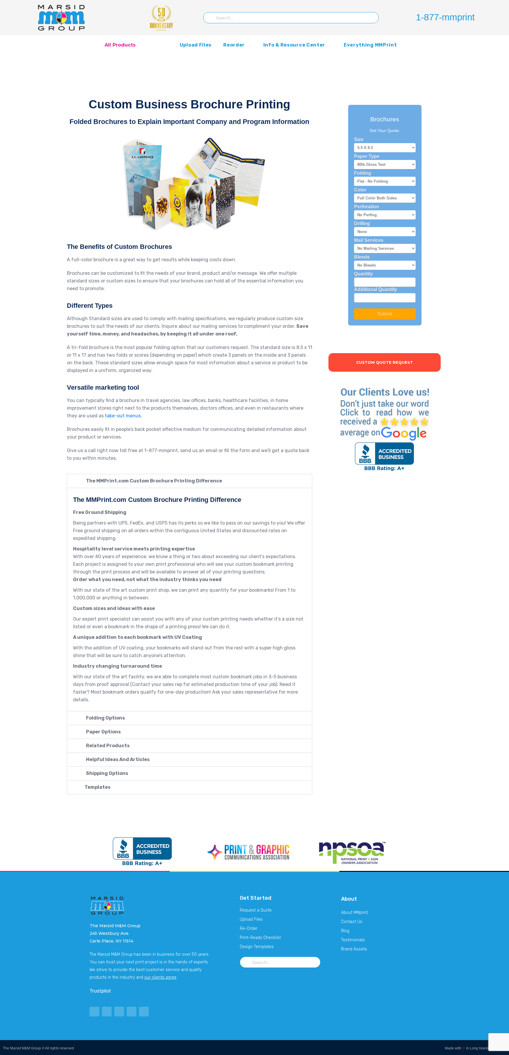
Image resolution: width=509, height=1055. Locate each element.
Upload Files (195, 45)
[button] (189, 481)
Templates (97, 787)
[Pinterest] (131, 1011)
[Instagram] (144, 1011)
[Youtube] (119, 1011)
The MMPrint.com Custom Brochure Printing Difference (153, 481)
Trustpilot (100, 991)
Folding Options (105, 718)
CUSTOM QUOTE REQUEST (384, 362)
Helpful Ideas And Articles (117, 759)
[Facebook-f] (107, 1011)
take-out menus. (123, 416)
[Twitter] (94, 1011)
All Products (120, 45)
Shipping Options (106, 773)
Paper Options (103, 732)
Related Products (107, 745)
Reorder (234, 45)
